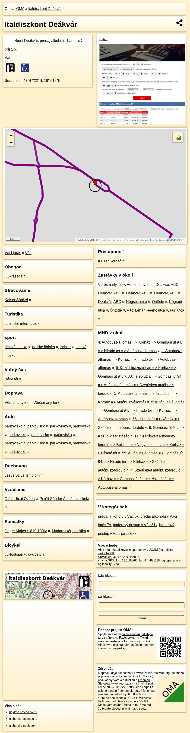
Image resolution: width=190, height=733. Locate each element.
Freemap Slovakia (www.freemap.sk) (124, 681)
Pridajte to (131, 705)
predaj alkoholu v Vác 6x (118, 516)
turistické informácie (21, 323)
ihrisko (65, 347)
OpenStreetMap (107, 240)
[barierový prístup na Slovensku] (26, 67)
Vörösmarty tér (16, 403)
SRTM (143, 701)
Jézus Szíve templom (22, 475)
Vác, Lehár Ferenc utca (146, 310)
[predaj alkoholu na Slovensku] (11, 67)
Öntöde (158, 302)
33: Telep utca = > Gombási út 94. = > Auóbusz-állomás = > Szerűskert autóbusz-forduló (140, 384)
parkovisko (13, 426)
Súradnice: (13, 81)
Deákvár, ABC (167, 285)
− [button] (11, 143)
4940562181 (106, 553)
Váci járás (13, 253)
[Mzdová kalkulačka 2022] (142, 123)
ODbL (137, 676)
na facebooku (131, 634)
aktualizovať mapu (124, 549)
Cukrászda (13, 276)
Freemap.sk (132, 240)
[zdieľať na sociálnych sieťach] (180, 22)
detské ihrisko (16, 347)
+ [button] (11, 135)
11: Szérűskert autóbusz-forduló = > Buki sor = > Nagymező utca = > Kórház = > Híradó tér (141, 444)
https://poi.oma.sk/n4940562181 (167, 240)
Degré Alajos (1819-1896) (26, 531)
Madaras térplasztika (69, 531)
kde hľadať (107, 575)
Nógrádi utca (136, 302)
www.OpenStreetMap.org (153, 673)
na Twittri (142, 637)
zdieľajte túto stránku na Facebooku (125, 635)
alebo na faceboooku (23, 718)
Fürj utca (177, 310)
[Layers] (178, 137)
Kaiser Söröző (16, 300)
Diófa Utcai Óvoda (20, 499)
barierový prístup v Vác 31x (135, 525)
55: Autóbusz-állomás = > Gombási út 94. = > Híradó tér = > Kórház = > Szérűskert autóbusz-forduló (140, 461)
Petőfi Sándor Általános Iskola (64, 499)
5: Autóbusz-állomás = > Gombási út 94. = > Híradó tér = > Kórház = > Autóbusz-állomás (141, 410)
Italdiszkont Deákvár (45, 9)
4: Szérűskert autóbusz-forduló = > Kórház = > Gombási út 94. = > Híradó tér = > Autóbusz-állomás (141, 478)
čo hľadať (106, 597)
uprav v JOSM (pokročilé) (155, 549)
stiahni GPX (106, 560)
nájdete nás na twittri (23, 712)
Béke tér (11, 379)
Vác (28, 253)
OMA (20, 9)
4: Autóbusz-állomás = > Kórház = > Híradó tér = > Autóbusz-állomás (140, 359)
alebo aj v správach (22, 725)
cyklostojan (14, 554)
